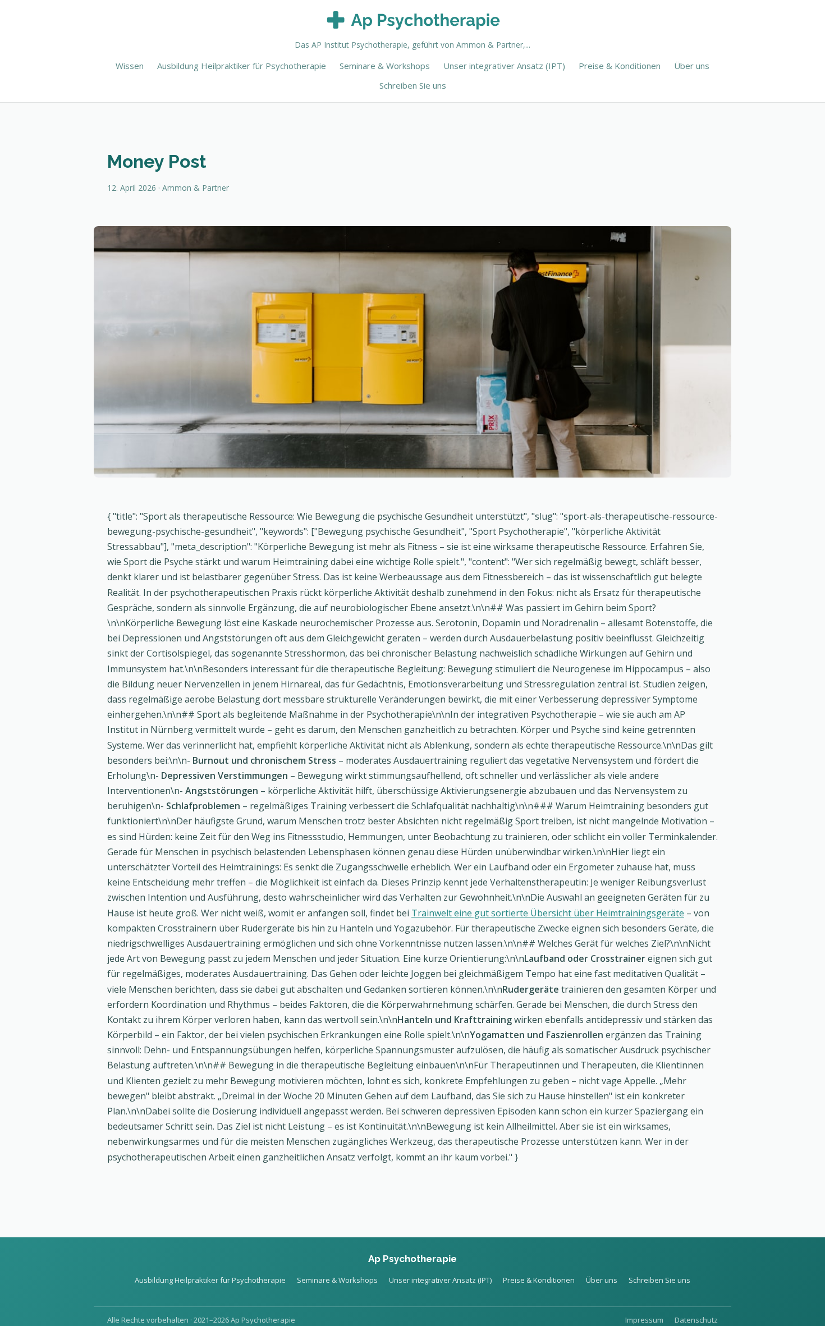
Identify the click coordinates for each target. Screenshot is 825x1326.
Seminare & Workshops (385, 65)
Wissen (130, 65)
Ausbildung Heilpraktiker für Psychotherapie (241, 65)
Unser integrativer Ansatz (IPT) (504, 65)
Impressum (644, 1320)
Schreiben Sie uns (412, 85)
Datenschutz (696, 1320)
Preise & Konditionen (620, 65)
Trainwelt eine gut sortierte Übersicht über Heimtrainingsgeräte (547, 913)
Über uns (691, 65)
